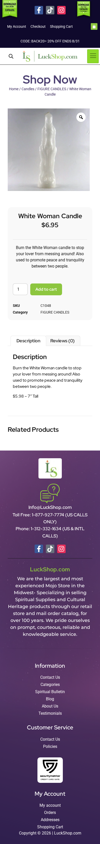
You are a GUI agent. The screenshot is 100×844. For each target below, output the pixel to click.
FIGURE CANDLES (51, 89)
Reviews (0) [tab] (62, 341)
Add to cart (46, 289)
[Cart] (94, 26)
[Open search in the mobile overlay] (11, 56)
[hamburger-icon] (93, 56)
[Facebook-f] (39, 10)
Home (13, 89)
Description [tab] (28, 341)
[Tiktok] (50, 10)
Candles (28, 89)
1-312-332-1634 (46, 528)
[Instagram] (61, 10)
